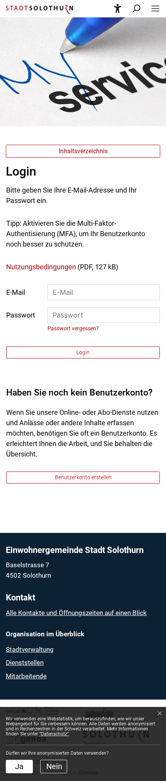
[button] (153, 8)
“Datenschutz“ (54, 734)
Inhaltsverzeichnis (83, 151)
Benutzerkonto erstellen (83, 477)
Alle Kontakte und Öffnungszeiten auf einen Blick (76, 613)
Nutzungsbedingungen (41, 267)
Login (83, 352)
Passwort (20, 315)
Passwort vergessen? (73, 328)
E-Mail (15, 292)
